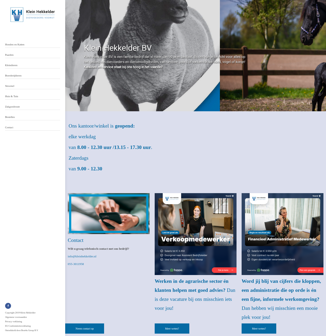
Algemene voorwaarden (16, 317)
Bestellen (10, 117)
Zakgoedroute (12, 106)
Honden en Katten (14, 44)
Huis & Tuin (11, 96)
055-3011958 (76, 264)
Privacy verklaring (13, 321)
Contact (9, 127)
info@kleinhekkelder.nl (82, 256)
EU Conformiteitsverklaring (18, 326)
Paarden (9, 55)
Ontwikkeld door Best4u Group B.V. (21, 330)
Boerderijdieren (13, 75)
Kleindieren (11, 65)
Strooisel (9, 86)
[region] (195, 55)
